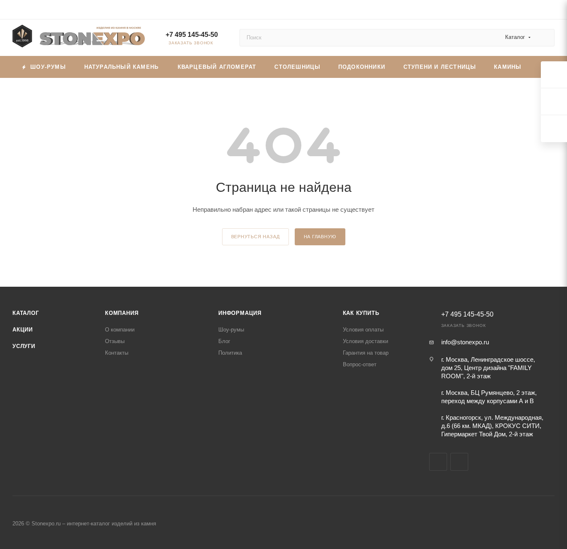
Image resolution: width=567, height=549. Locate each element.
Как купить (361, 313)
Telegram (438, 462)
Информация (240, 313)
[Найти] (544, 37)
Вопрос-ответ (359, 364)
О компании (119, 329)
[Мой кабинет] (551, 11)
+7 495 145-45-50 (192, 34)
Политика (230, 353)
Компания (121, 313)
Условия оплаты (363, 329)
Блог (224, 341)
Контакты (116, 353)
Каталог (25, 313)
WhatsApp (459, 462)
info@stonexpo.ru (465, 342)
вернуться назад (255, 236)
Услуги (23, 346)
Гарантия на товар (366, 353)
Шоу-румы (231, 329)
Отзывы (115, 341)
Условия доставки (365, 341)
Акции (22, 329)
